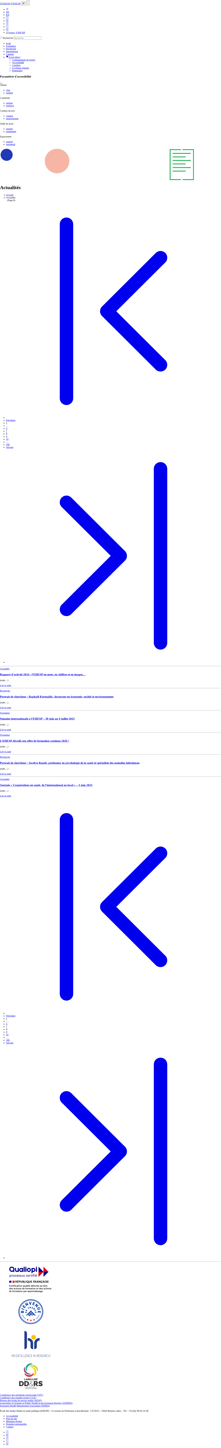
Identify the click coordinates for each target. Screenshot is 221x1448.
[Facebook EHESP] (7, 23)
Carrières (16, 65)
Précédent (10, 420)
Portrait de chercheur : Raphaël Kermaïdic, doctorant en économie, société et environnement (57, 696)
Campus (10, 54)
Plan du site (11, 1418)
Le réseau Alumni (20, 68)
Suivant (9, 447)
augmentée (11, 131)
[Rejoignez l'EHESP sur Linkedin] (7, 20)
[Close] (1, 83)
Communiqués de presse (23, 60)
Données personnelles (16, 1424)
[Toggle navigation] (27, 2)
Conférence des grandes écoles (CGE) (18, 1397)
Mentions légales (14, 1421)
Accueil (9, 195)
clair (8, 90)
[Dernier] (113, 662)
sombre (9, 93)
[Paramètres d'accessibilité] (23, 3)
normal (9, 103)
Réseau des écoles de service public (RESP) (21, 1400)
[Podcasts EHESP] (7, 29)
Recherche (8, 38)
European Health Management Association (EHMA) (25, 1406)
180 (8, 444)
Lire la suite (5, 685)
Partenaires (17, 70)
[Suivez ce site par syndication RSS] (7, 17)
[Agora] (15, 32)
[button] (7, 9)
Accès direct (14, 57)
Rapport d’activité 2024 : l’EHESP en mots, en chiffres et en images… (43, 674)
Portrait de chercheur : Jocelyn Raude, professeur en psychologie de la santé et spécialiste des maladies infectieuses (70, 762)
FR (7, 12)
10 (7, 439)
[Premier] (113, 417)
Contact (9, 1427)
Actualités (4, 669)
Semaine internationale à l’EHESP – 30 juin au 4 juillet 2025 (37, 718)
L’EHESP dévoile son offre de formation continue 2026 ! (34, 740)
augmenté (10, 144)
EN (7, 14)
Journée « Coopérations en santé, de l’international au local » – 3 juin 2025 (46, 785)
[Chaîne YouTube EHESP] (7, 26)
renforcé (10, 105)
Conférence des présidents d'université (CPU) (21, 1395)
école (8, 43)
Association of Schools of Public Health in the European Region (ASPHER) (36, 1403)
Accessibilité (18, 62)
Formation (11, 46)
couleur (9, 116)
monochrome (12, 118)
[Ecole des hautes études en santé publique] (10, 3)
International (12, 51)
